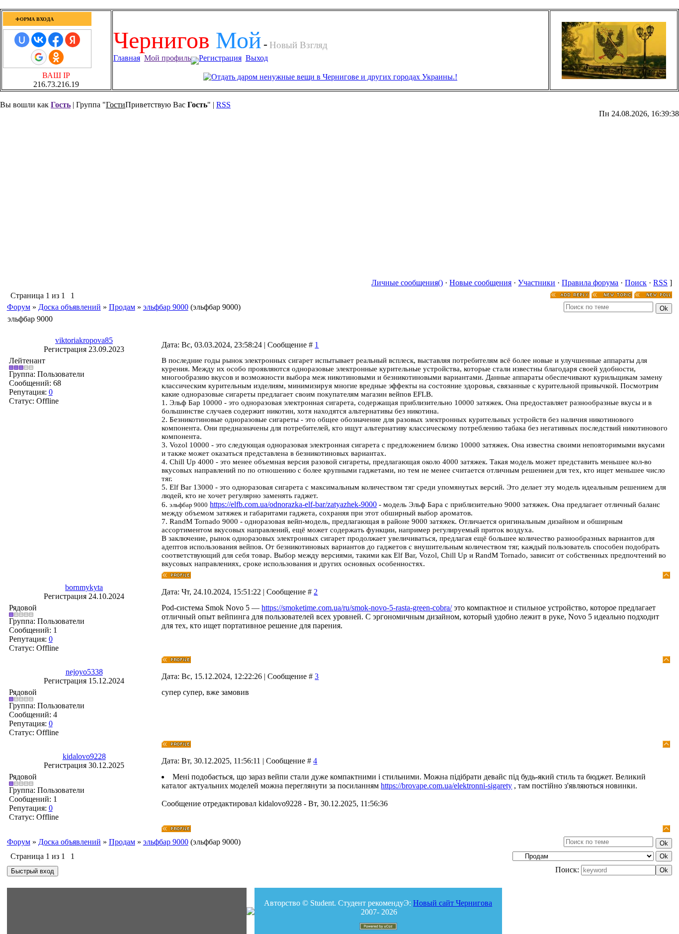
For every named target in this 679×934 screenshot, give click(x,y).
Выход (257, 58)
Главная (126, 58)
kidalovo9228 (84, 756)
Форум (18, 307)
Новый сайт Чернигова (452, 903)
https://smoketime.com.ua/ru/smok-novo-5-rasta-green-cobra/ (356, 607)
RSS (223, 104)
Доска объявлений (69, 307)
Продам (122, 307)
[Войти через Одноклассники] (56, 57)
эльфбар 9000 (165, 307)
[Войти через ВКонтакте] (38, 39)
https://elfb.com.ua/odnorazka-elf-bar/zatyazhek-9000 (293, 504)
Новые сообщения (480, 282)
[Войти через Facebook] (55, 39)
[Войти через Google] (39, 57)
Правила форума (590, 282)
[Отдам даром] (330, 77)
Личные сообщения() (407, 282)
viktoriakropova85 (84, 340)
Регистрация (220, 58)
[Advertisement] (294, 22)
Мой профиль (167, 58)
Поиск (636, 282)
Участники (536, 282)
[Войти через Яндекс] (72, 39)
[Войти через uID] (21, 39)
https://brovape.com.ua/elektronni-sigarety (446, 785)
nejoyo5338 (84, 672)
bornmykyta (84, 587)
